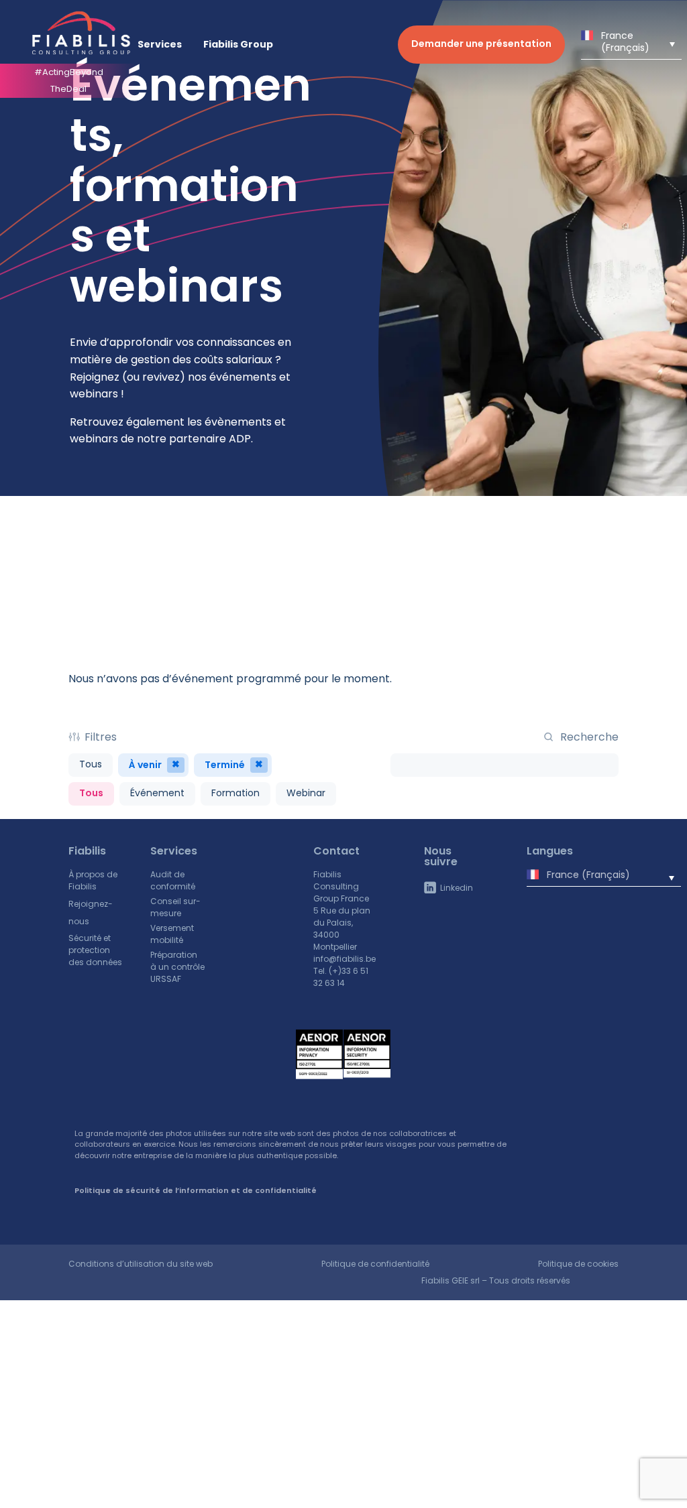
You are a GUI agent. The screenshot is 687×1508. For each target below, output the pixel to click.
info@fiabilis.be (344, 958)
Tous (90, 764)
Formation (235, 793)
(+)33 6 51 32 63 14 (340, 977)
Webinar (305, 793)
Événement (157, 793)
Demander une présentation (481, 43)
